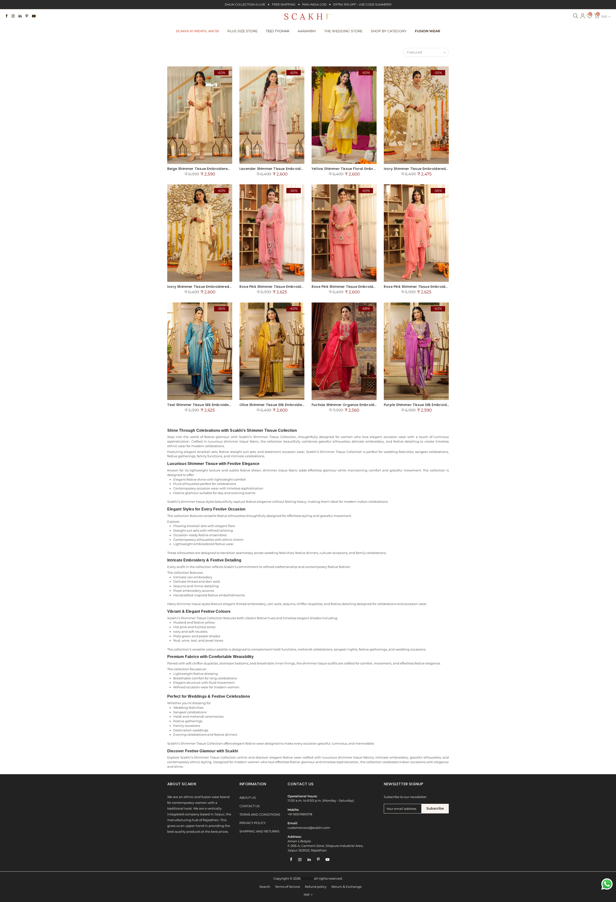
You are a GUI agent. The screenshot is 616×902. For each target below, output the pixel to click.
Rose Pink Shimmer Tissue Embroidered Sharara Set (358, 286)
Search (264, 887)
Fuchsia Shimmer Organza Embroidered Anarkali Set (358, 404)
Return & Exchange (346, 887)
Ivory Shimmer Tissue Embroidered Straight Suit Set (429, 168)
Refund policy (316, 887)
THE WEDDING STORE (343, 31)
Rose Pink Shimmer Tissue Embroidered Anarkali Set (430, 286)
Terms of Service (287, 887)
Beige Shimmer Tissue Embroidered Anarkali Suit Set (213, 168)
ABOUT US (247, 797)
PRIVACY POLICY (252, 823)
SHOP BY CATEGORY (388, 31)
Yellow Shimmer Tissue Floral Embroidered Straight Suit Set (364, 168)
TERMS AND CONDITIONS (259, 814)
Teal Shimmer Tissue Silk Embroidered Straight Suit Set (215, 404)
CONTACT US (249, 806)
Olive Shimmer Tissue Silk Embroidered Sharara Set (284, 404)
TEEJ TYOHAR (277, 31)
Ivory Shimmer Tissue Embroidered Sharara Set (209, 286)
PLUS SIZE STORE (242, 31)
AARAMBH (307, 31)
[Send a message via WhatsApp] (607, 884)
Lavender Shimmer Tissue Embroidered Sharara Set (285, 168)
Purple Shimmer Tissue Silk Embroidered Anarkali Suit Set (434, 404)
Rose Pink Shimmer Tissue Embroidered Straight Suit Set (289, 286)
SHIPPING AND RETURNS (259, 831)
